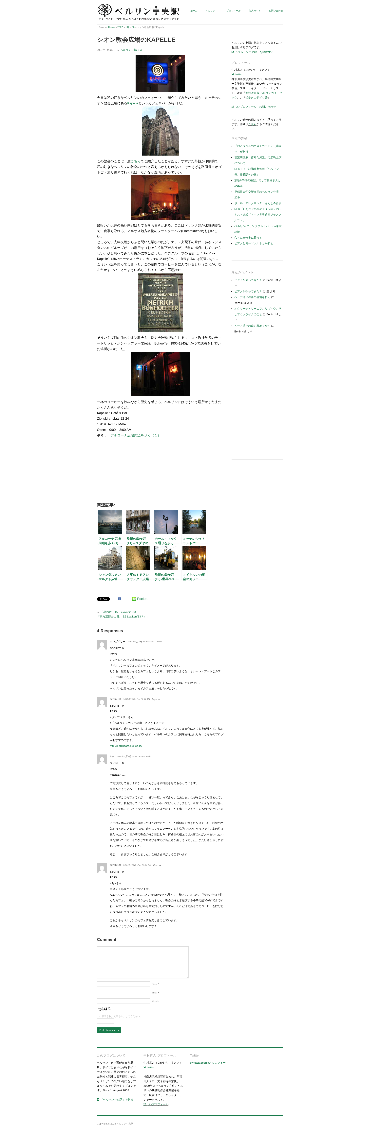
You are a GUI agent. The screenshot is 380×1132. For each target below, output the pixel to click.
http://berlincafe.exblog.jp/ (126, 745)
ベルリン (210, 10)
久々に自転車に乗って (248, 237)
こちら (136, 161)
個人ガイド (255, 10)
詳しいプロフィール (244, 106)
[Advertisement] (160, 471)
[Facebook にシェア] (119, 598)
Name (155, 984)
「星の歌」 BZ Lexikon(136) (118, 612)
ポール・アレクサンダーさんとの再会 (257, 203)
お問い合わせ (276, 10)
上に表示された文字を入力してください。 (119, 1016)
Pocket (142, 599)
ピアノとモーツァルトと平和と (253, 243)
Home (111, 27)
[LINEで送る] (134, 599)
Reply (159, 641)
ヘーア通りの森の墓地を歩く (252, 297)
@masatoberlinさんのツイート (209, 1062)
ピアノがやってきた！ (248, 279)
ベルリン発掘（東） (132, 50)
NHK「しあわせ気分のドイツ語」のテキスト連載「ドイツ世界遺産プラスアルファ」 (258, 214)
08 (133, 27)
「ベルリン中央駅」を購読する (254, 52)
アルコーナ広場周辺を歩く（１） (135, 435)
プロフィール (233, 10)
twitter (238, 74)
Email (155, 992)
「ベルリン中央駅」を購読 (116, 1099)
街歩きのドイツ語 (256, 97)
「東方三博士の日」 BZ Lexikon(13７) (121, 616)
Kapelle (132, 103)
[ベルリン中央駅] (139, 12)
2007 (120, 27)
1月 (127, 27)
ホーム (194, 10)
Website (155, 1001)
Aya (112, 756)
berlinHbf (115, 699)
